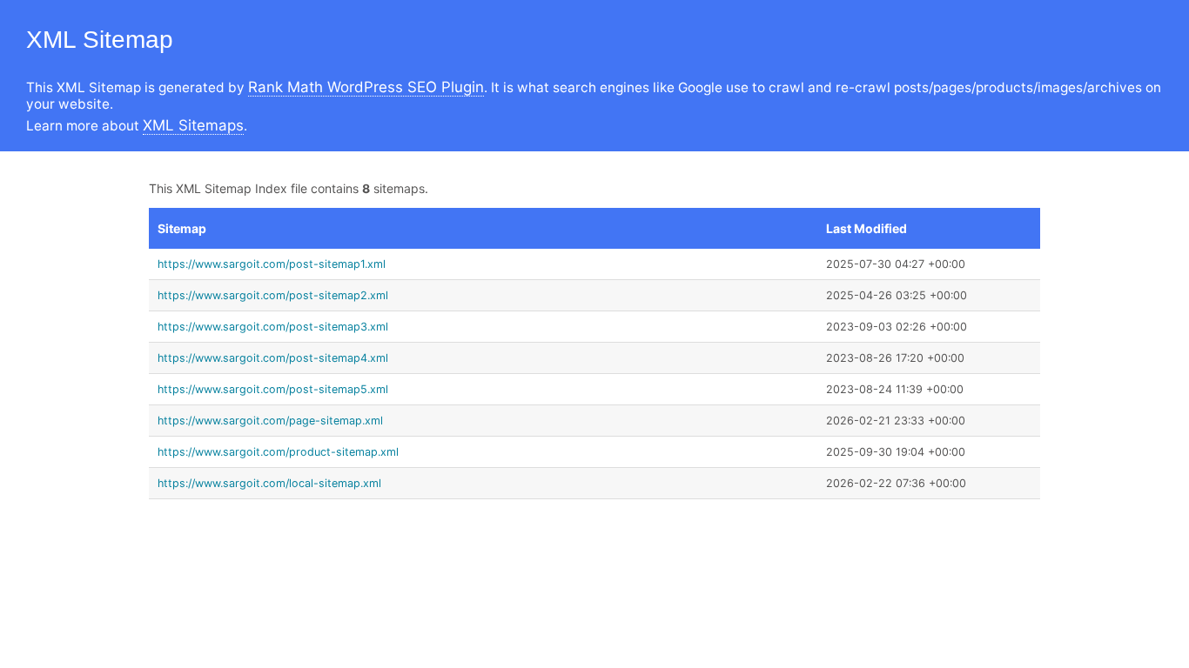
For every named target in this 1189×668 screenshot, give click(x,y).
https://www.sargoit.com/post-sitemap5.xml (273, 389)
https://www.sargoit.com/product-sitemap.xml (278, 451)
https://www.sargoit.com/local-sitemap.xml (269, 483)
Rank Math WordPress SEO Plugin (366, 87)
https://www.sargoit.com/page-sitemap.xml (270, 420)
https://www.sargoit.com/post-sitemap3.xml (273, 326)
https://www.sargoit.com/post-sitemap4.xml (273, 357)
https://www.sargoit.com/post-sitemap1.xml (272, 264)
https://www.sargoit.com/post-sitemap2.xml (273, 295)
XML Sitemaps (193, 125)
